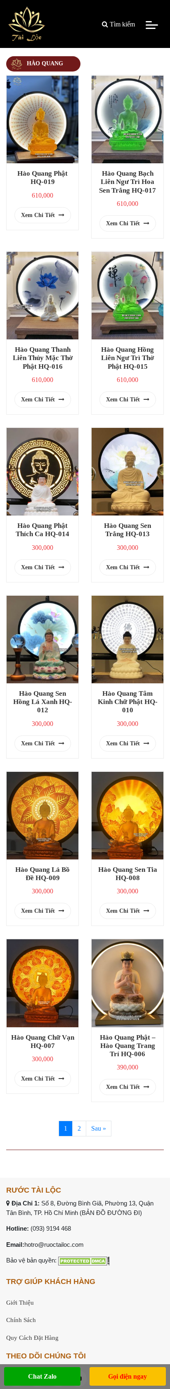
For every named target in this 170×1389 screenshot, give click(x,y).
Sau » (98, 1128)
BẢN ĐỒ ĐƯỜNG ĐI (111, 1212)
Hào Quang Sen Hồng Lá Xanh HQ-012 (42, 702)
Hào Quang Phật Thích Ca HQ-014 (42, 530)
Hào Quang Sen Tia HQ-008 (127, 874)
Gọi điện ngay (127, 1376)
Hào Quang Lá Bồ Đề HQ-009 (42, 874)
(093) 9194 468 (51, 1228)
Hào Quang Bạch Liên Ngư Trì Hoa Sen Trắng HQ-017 (127, 181)
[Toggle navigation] (151, 24)
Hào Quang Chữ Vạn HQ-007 (42, 1041)
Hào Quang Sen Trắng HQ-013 (127, 530)
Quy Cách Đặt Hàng (32, 1337)
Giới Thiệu (20, 1302)
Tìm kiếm (121, 24)
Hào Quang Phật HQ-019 (42, 177)
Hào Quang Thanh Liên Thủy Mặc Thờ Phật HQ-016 (43, 358)
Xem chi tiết (39, 215)
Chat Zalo (42, 1376)
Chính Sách (21, 1320)
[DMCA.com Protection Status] (84, 1260)
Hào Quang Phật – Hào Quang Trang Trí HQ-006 (128, 1045)
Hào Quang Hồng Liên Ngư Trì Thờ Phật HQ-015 (127, 358)
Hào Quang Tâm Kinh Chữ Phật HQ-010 (128, 702)
